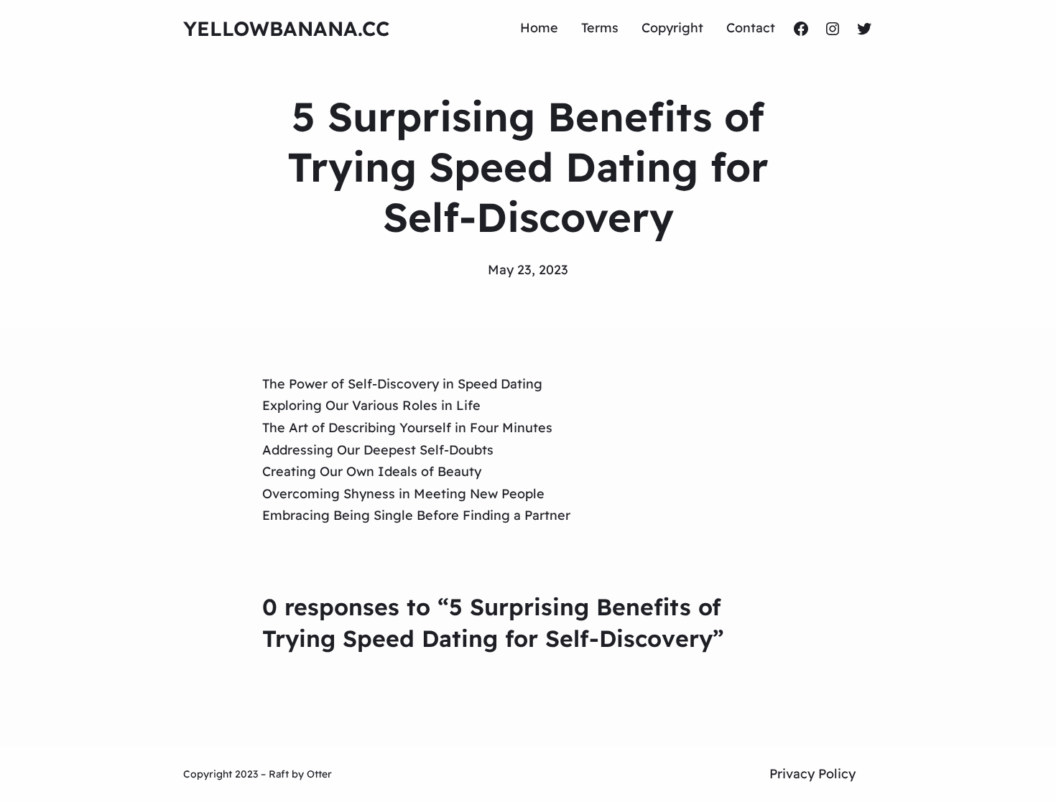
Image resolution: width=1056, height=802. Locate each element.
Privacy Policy (812, 773)
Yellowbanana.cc (286, 28)
